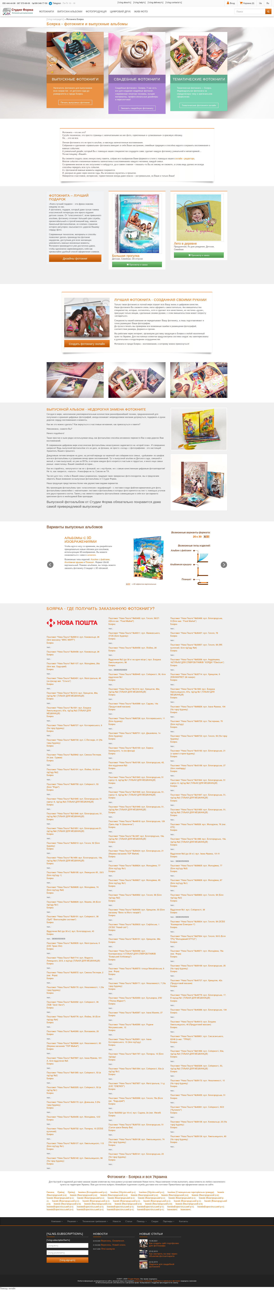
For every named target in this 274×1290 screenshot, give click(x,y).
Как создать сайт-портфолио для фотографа (164, 1243)
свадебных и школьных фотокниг (166, 1281)
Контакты (183, 1221)
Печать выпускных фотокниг (75, 102)
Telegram (56, 3)
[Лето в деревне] (199, 217)
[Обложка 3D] (168, 557)
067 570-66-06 (23, 3)
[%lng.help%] (139, 2)
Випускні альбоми (69, 11)
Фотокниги (46, 11)
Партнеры (168, 1221)
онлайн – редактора (184, 158)
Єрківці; (61, 1192)
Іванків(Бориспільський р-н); (60, 1206)
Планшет (89, 562)
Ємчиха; (51, 1192)
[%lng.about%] (124, 2)
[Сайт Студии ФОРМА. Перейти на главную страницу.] (20, 11)
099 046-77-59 (40, 3)
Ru (268, 3)
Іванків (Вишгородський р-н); (83, 1194)
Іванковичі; (172, 1209)
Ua (260, 3)
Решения (71, 1221)
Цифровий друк (120, 11)
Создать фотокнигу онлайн (87, 344)
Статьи (128, 1221)
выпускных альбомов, (143, 1281)
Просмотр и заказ (138, 264)
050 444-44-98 (8, 3)
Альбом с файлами (100, 559)
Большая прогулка (125, 255)
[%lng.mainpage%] (55, 19)
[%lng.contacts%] (174, 2)
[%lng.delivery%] (155, 2)
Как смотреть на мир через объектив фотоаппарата (163, 1253)
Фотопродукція (96, 11)
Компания (56, 1221)
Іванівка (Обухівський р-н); (123, 1192)
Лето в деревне (185, 243)
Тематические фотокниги (199, 78)
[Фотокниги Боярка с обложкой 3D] (87, 316)
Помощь (141, 1221)
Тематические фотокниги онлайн (199, 105)
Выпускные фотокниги (75, 78)
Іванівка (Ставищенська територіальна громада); (190, 1192)
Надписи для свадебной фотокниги (161, 1264)
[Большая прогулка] (137, 223)
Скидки (154, 1221)
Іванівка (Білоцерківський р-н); (92, 1192)
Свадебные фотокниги (137, 78)
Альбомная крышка (74, 562)
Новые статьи (151, 1233)
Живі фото (141, 11)
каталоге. (91, 554)
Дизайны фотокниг (75, 258)
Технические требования (94, 1221)
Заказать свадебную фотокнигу (137, 108)
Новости (117, 1221)
